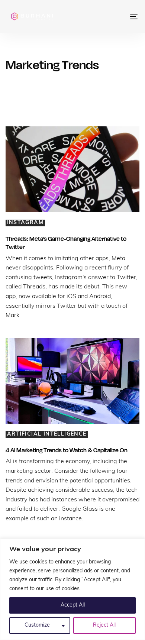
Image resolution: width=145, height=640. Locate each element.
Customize (37, 625)
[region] (72, 589)
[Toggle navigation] (116, 16)
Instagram (25, 223)
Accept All (73, 605)
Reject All (104, 625)
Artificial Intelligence (47, 434)
